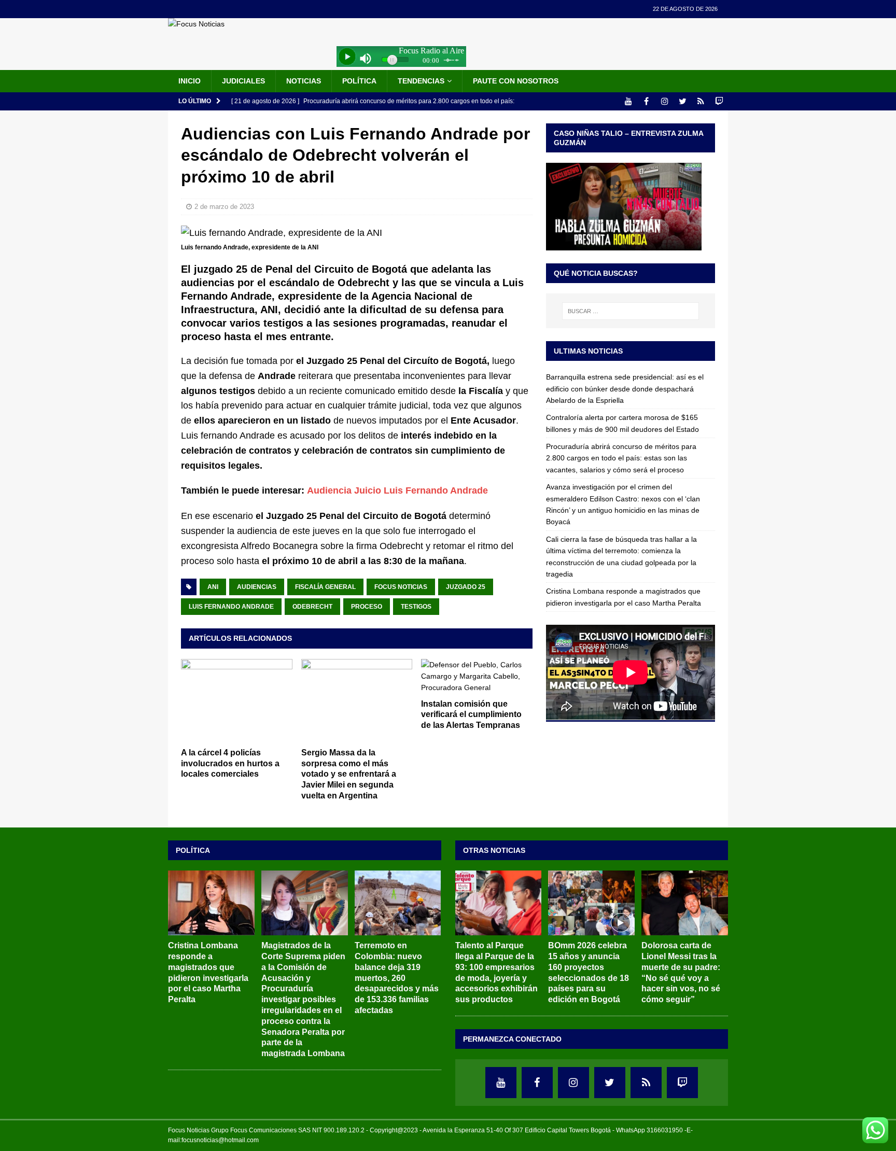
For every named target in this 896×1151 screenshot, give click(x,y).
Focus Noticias (400, 587)
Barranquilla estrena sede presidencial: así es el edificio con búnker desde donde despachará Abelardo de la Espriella (625, 388)
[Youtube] (628, 101)
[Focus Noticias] (196, 24)
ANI (212, 587)
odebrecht (312, 606)
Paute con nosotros (515, 81)
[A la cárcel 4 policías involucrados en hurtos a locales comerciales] (236, 700)
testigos (416, 606)
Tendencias (421, 81)
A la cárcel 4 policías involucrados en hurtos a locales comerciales (230, 763)
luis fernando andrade (231, 606)
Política (359, 81)
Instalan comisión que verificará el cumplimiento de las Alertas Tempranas (471, 714)
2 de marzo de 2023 (224, 206)
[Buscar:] (630, 311)
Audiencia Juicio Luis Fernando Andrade (397, 490)
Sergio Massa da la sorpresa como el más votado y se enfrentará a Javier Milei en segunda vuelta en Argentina (348, 774)
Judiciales (243, 81)
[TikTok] (701, 101)
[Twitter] (683, 101)
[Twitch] (719, 101)
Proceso (366, 606)
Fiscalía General (325, 587)
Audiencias (256, 587)
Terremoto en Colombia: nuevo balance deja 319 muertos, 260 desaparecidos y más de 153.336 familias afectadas (397, 978)
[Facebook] (646, 101)
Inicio (189, 81)
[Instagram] (664, 101)
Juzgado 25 (465, 587)
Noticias (303, 81)
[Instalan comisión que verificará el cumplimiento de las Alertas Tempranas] (477, 676)
